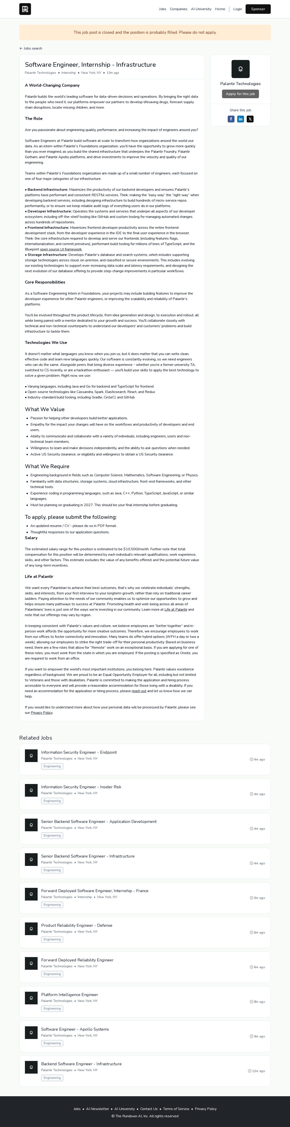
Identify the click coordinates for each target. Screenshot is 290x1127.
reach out (139, 691)
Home (220, 9)
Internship (69, 73)
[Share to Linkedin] (240, 119)
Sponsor (258, 9)
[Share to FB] (231, 119)
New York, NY (91, 73)
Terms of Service (176, 1108)
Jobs (162, 9)
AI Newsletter (97, 1108)
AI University (201, 9)
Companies (178, 9)
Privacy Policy (41, 712)
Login (237, 9)
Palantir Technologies (40, 73)
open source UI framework (61, 249)
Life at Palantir (175, 609)
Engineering (52, 766)
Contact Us (149, 1108)
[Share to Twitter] (250, 119)
